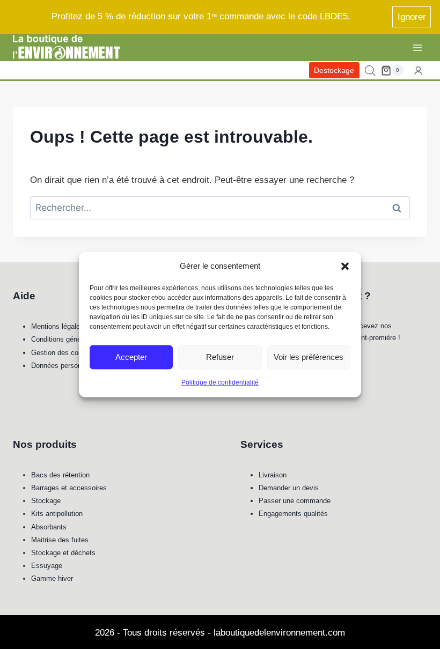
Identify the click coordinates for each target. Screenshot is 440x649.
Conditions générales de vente (78, 339)
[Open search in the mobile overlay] (370, 70)
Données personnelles (65, 366)
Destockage (334, 71)
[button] (345, 266)
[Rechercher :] (220, 208)
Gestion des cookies (63, 353)
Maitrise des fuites (60, 540)
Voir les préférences (308, 357)
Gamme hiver (52, 578)
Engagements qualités (293, 514)
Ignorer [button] (412, 17)
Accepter (131, 357)
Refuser (220, 357)
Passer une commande (295, 501)
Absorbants (49, 527)
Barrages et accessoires (69, 488)
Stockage (46, 501)
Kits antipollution (57, 514)
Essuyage (46, 566)
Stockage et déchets (63, 553)
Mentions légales (57, 326)
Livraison (273, 475)
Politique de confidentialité (220, 382)
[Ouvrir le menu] (417, 47)
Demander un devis (289, 488)
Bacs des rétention (60, 475)
